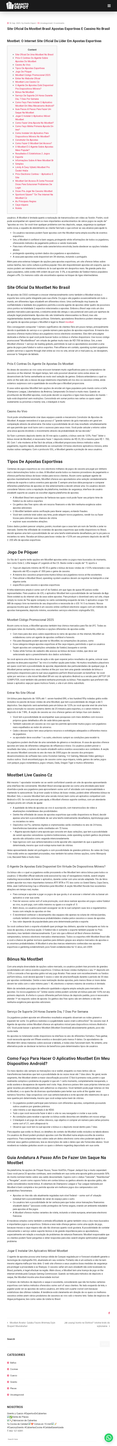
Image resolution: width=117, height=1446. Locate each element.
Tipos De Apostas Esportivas (30, 68)
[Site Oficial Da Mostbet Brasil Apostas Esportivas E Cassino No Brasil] (108, 1313)
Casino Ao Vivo (22, 64)
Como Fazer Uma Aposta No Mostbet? (34, 123)
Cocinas (14, 1369)
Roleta (18, 208)
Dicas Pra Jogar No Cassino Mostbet (34, 191)
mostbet (69, 322)
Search (11, 1339)
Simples (19, 163)
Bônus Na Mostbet (24, 92)
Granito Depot (30, 23)
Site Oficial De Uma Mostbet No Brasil (34, 54)
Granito (13, 1382)
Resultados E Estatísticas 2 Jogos (32, 153)
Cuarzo (13, 1375)
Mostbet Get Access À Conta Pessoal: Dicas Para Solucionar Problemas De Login (34, 184)
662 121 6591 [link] (16, 1430)
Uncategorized (46, 23)
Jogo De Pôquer (23, 71)
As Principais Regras (25, 201)
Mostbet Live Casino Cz (27, 82)
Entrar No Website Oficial (27, 78)
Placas (13, 1388)
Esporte (19, 157)
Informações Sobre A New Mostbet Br (34, 160)
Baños (13, 1362)
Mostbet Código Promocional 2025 (32, 75)
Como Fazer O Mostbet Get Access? (33, 143)
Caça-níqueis (21, 204)
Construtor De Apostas (26, 140)
